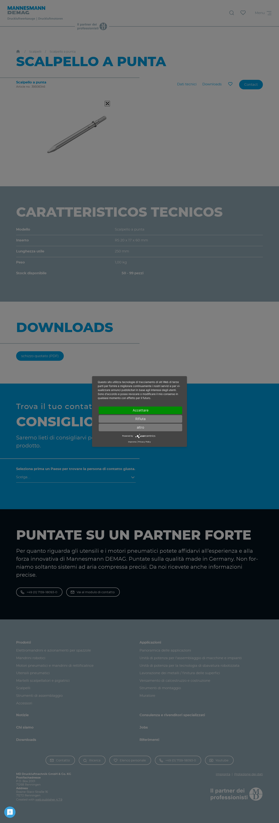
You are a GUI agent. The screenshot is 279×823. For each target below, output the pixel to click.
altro (140, 427)
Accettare (140, 410)
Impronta (132, 442)
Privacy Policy (144, 442)
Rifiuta (140, 419)
